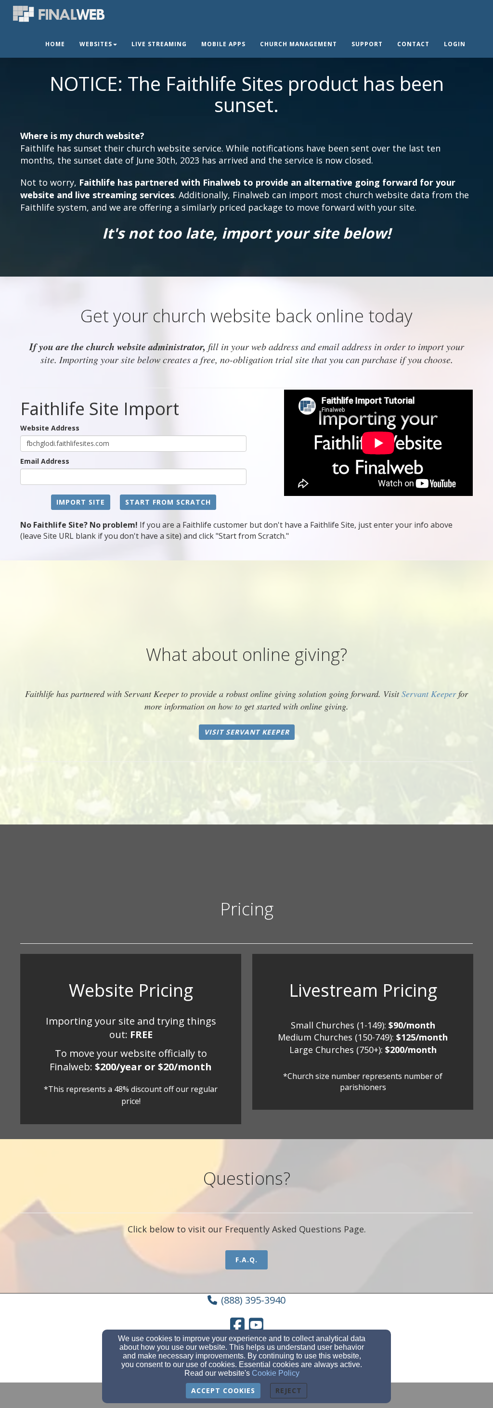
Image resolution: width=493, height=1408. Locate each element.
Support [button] (367, 44)
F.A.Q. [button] (246, 1259)
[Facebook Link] (237, 1325)
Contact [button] (413, 44)
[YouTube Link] (256, 1325)
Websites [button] (95, 44)
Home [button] (55, 44)
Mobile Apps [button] (223, 44)
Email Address (44, 461)
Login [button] (455, 44)
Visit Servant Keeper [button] (246, 731)
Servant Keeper (429, 693)
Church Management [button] (298, 44)
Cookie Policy (275, 1373)
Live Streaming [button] (159, 44)
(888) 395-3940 (253, 1300)
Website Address (49, 427)
